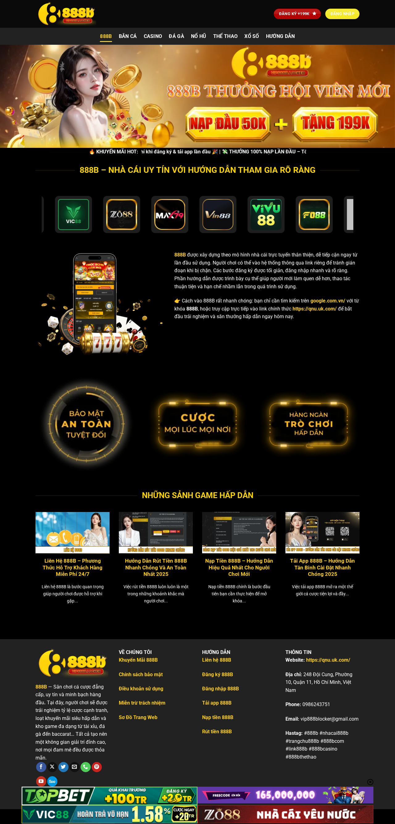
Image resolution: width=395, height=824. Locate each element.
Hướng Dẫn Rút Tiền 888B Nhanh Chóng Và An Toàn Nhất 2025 (156, 567)
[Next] (370, 549)
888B (106, 36)
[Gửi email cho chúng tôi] (74, 767)
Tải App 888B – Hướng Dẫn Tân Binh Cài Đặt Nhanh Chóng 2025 (322, 567)
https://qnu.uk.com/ (315, 309)
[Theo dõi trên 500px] (52, 781)
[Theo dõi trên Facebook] (41, 767)
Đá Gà (176, 36)
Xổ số (251, 36)
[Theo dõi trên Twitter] (63, 767)
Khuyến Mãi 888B (138, 660)
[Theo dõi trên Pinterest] (97, 767)
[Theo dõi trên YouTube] (41, 781)
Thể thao (225, 36)
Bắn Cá (128, 36)
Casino (153, 36)
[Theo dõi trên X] (52, 767)
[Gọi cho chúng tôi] (86, 767)
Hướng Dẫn (280, 36)
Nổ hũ (198, 36)
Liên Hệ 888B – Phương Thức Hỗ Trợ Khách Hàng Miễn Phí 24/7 (72, 567)
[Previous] (24, 549)
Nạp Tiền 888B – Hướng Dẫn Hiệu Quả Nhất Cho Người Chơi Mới (239, 567)
